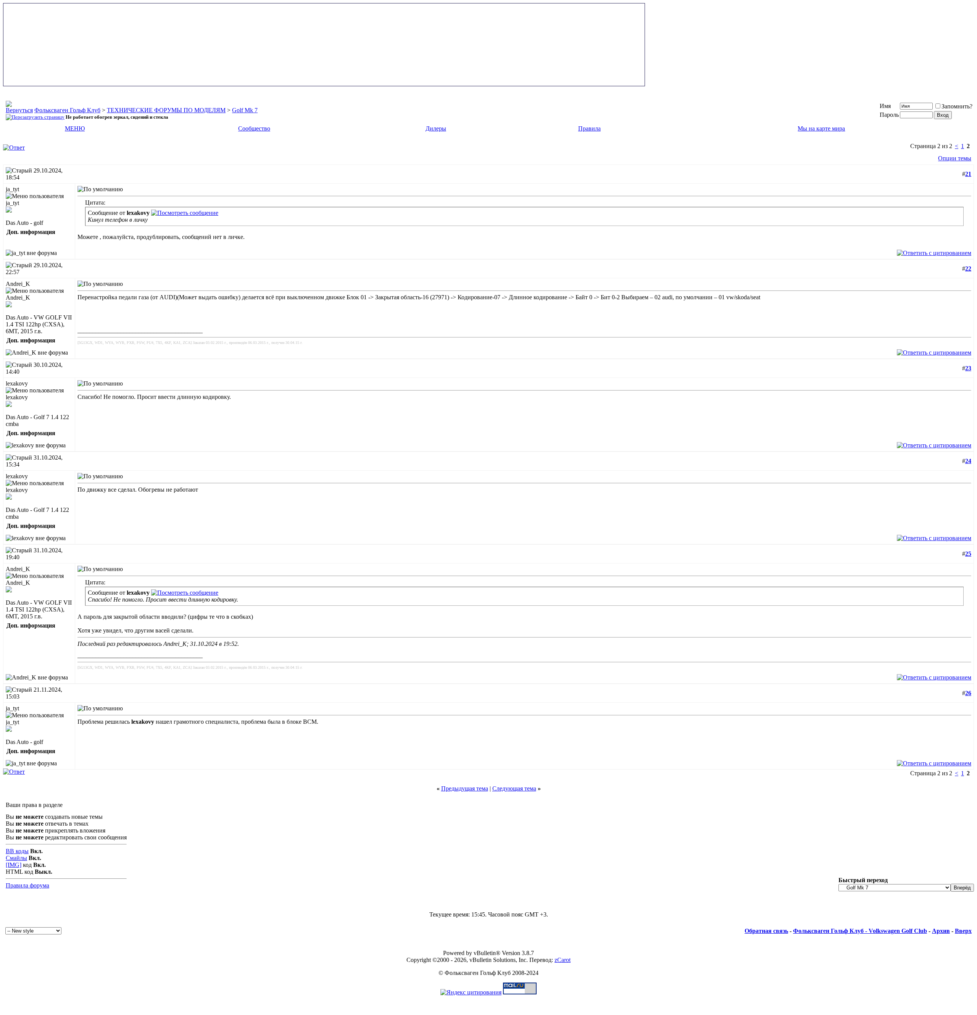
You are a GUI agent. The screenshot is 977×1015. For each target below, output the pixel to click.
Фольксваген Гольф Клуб (67, 110)
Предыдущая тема (464, 788)
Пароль (889, 114)
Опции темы (954, 158)
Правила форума (27, 885)
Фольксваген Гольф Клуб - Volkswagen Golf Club (860, 931)
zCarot (563, 960)
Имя (885, 106)
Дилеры (436, 128)
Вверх (963, 931)
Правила (589, 128)
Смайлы (16, 858)
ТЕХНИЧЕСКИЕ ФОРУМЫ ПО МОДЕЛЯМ (166, 110)
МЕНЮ (75, 128)
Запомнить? (957, 106)
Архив (941, 931)
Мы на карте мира (821, 128)
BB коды (17, 851)
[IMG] (13, 865)
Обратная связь (766, 931)
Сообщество (254, 128)
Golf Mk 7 (245, 110)
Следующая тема (514, 788)
